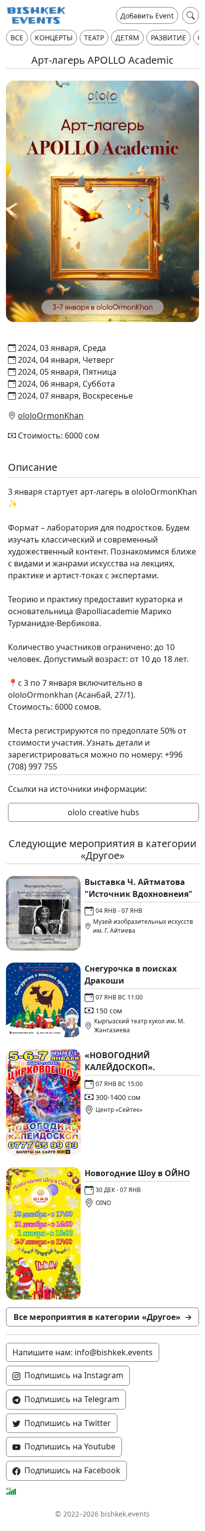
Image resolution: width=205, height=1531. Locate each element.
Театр (94, 37)
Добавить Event (147, 15)
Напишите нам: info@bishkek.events (82, 1352)
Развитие (168, 37)
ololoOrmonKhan (51, 415)
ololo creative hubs (103, 812)
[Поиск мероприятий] (190, 15)
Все (16, 37)
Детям (127, 37)
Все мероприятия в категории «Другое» (102, 1317)
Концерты (54, 37)
